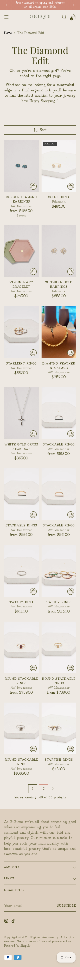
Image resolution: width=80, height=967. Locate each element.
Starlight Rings (21, 363)
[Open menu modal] (6, 16)
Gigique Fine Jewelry (44, 937)
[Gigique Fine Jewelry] (40, 17)
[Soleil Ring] (59, 166)
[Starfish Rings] (59, 728)
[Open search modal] (64, 16)
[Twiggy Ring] (21, 571)
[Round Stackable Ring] (21, 728)
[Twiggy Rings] (59, 571)
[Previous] (7, 5)
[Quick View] (33, 186)
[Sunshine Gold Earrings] (59, 251)
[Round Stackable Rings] (21, 647)
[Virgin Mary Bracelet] (21, 251)
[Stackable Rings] (59, 413)
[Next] (73, 5)
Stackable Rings (58, 444)
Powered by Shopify (17, 945)
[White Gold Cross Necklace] (21, 413)
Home (8, 33)
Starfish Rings (59, 760)
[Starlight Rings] (21, 332)
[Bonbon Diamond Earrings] (21, 166)
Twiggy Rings (59, 602)
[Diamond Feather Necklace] (59, 332)
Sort (43, 130)
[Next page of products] (52, 788)
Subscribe (66, 906)
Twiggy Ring (21, 602)
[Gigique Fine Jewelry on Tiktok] (13, 922)
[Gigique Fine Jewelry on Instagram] (6, 922)
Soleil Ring (58, 197)
